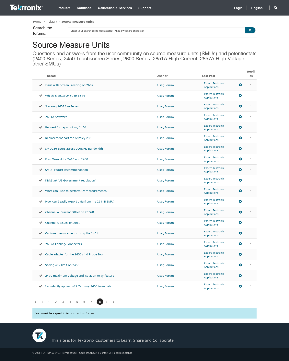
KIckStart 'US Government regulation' (70, 180)
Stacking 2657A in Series (62, 106)
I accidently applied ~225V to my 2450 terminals (78, 286)
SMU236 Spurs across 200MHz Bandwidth (74, 148)
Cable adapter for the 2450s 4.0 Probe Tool (74, 254)
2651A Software (56, 117)
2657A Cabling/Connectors (63, 244)
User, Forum (165, 85)
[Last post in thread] (240, 85)
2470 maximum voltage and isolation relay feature (79, 275)
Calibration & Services (115, 8)
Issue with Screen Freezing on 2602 (69, 85)
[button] (275, 7)
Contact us (105, 353)
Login (238, 8)
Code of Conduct (88, 353)
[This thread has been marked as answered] (40, 85)
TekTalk (52, 21)
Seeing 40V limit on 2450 (62, 265)
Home (37, 21)
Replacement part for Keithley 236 (68, 138)
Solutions (84, 8)
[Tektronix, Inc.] (26, 6)
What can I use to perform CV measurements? (76, 191)
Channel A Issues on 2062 (62, 223)
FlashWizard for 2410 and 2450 (66, 159)
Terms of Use (69, 353)
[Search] (250, 30)
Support (145, 8)
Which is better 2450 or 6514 (65, 96)
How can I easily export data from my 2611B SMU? (80, 201)
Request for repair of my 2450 (65, 127)
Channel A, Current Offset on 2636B (69, 212)
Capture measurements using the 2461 (71, 233)
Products (63, 8)
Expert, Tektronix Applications (214, 84)
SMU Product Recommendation (66, 170)
